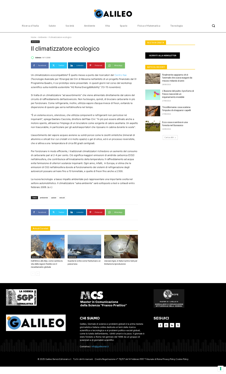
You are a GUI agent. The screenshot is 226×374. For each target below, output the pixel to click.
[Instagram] (166, 325)
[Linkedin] (172, 325)
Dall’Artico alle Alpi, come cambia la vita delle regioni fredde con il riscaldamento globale (47, 264)
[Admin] (33, 57)
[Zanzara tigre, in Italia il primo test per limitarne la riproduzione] (121, 246)
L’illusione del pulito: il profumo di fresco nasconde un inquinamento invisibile (178, 94)
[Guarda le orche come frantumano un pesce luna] (84, 246)
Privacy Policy (169, 359)
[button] (213, 25)
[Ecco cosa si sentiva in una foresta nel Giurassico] (152, 126)
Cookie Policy (182, 359)
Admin (38, 57)
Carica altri (169, 137)
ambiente (44, 197)
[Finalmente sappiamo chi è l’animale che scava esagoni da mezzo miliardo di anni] (152, 78)
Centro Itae (121, 75)
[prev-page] (33, 274)
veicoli (62, 197)
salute (53, 197)
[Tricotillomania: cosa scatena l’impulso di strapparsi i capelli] (152, 111)
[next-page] (38, 274)
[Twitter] (178, 325)
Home (33, 37)
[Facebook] (160, 325)
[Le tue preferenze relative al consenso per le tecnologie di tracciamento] (221, 369)
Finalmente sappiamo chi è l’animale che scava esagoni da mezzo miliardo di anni (177, 78)
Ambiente (42, 37)
